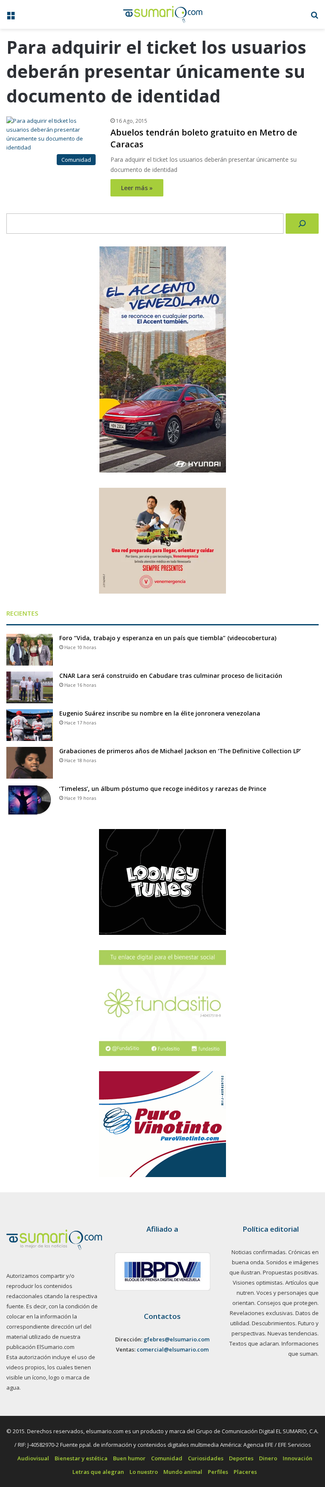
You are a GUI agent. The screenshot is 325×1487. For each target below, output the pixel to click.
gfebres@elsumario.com (176, 1339)
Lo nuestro (143, 1472)
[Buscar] (302, 223)
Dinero (268, 1458)
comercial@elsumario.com (173, 1349)
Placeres (245, 1472)
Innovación (297, 1458)
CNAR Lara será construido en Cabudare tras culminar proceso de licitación (170, 676)
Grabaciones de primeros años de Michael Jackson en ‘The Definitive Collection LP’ (180, 751)
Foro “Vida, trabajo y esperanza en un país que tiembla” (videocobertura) (167, 638)
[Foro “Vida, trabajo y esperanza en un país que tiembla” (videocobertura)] (29, 650)
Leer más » (137, 188)
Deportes (241, 1458)
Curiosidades (205, 1458)
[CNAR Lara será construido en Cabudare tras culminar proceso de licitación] (29, 687)
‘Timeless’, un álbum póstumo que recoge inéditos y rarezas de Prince (162, 789)
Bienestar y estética (81, 1458)
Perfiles (218, 1472)
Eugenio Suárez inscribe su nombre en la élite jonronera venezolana (159, 713)
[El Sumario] (162, 14)
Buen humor (129, 1458)
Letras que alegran (98, 1472)
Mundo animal (182, 1472)
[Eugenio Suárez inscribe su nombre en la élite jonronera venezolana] (29, 725)
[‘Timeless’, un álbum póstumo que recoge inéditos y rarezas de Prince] (29, 800)
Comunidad (166, 1458)
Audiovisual (33, 1458)
